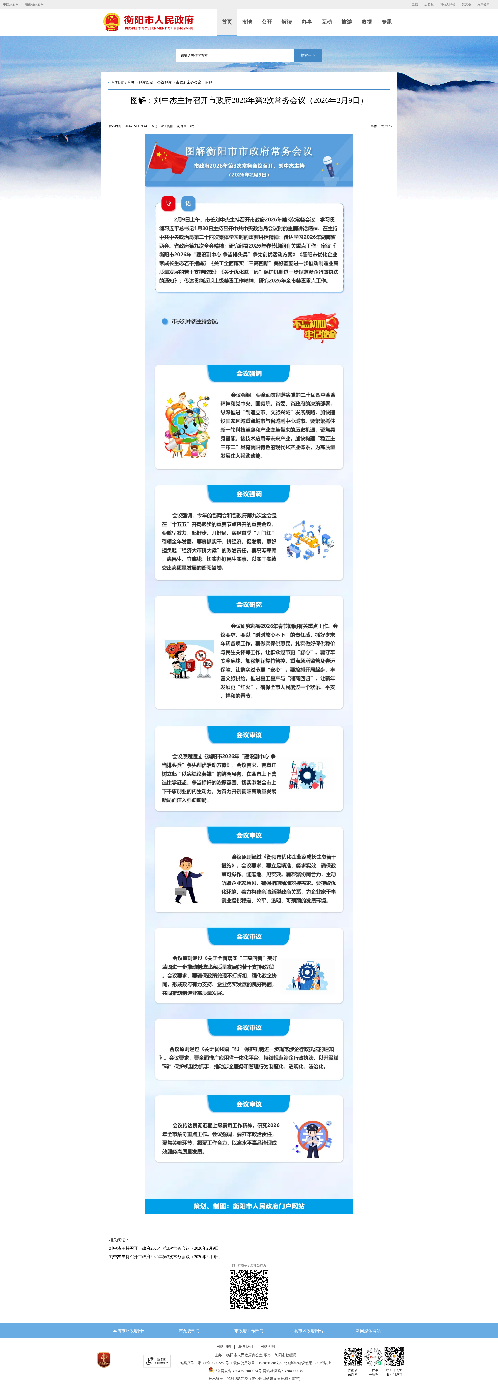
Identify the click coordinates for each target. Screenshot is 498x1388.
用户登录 (483, 4)
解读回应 (146, 82)
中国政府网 (11, 4)
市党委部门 (189, 1331)
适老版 (429, 4)
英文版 (466, 4)
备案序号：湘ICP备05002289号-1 (206, 1363)
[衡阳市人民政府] (148, 30)
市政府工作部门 (249, 1331)
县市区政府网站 (308, 1331)
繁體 (415, 4)
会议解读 (164, 82)
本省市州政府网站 (129, 1331)
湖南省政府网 (34, 4)
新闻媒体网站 (368, 1331)
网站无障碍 (447, 4)
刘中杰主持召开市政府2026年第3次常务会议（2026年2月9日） (166, 1248)
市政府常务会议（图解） (196, 82)
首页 (130, 82)
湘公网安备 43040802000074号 (237, 1371)
